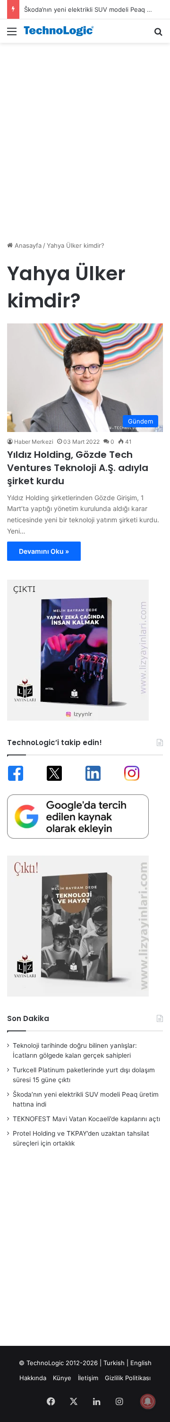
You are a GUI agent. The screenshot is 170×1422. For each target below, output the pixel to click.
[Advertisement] (85, 136)
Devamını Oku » (44, 551)
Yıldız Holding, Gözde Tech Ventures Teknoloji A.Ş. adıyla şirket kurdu (77, 467)
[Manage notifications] (147, 1401)
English (141, 1363)
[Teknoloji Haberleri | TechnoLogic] (61, 31)
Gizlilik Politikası (128, 1378)
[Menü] (12, 34)
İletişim (88, 1378)
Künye (62, 1378)
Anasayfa (27, 245)
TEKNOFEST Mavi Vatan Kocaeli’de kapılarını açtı (86, 1119)
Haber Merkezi (33, 441)
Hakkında (32, 1378)
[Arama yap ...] (158, 34)
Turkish (114, 1363)
